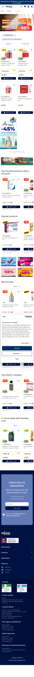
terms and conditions (12, 515)
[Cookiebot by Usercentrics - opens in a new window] (25, 317)
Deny (17, 359)
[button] (28, 6)
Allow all (17, 348)
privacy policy (18, 514)
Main (2, 11)
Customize (16, 353)
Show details (25, 343)
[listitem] (17, 567)
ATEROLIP (9, 11)
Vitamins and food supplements (12, 39)
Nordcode (19, 657)
